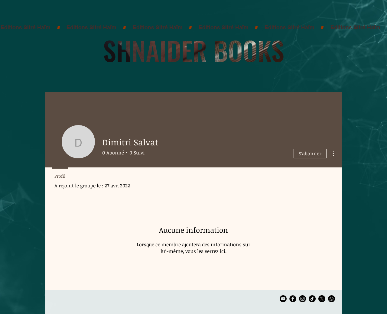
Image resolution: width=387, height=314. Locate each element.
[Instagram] (302, 298)
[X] (321, 298)
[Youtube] (283, 298)
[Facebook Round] (292, 298)
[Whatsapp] (331, 298)
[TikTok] (312, 298)
